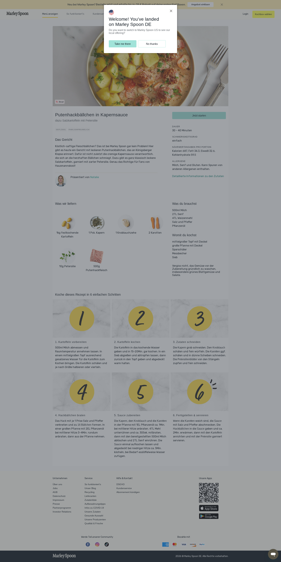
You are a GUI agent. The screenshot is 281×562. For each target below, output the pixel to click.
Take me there (122, 44)
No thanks (152, 44)
